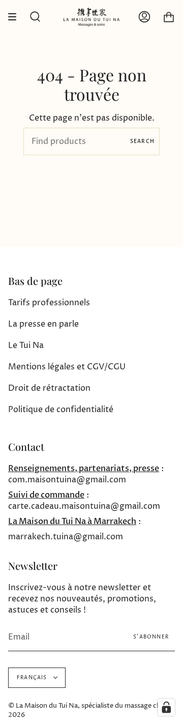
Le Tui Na (26, 345)
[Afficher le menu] (15, 17)
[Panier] (169, 17)
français (33, 677)
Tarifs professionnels (49, 302)
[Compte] (144, 17)
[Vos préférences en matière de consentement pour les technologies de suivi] (166, 707)
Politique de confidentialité (60, 409)
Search (142, 141)
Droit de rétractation (49, 388)
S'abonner (151, 637)
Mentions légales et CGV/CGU (67, 366)
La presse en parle (43, 324)
